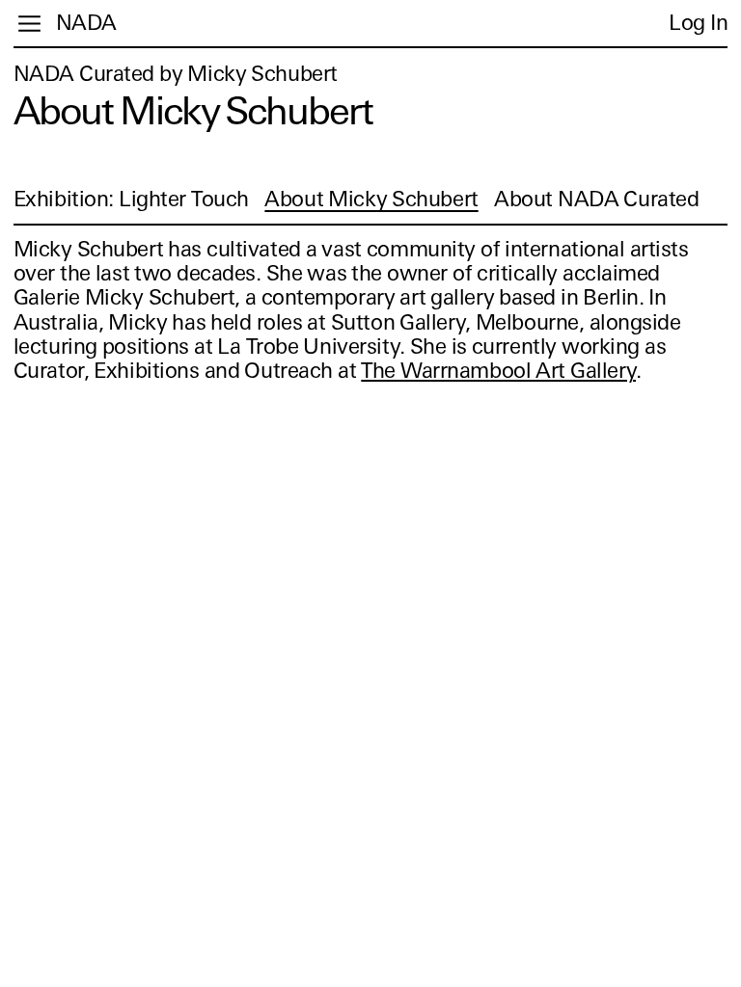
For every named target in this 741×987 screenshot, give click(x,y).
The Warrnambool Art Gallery (498, 371)
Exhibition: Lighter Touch (131, 199)
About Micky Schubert (371, 199)
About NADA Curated (596, 199)
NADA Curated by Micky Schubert (176, 74)
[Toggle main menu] (29, 24)
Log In (698, 23)
